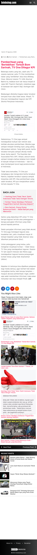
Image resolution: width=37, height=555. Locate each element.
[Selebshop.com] (8, 2)
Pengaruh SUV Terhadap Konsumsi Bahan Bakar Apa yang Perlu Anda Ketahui (22, 492)
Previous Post (28, 447)
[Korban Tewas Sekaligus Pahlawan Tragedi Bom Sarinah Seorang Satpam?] (18, 404)
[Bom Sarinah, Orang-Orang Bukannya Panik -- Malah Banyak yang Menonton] (18, 429)
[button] (17, 289)
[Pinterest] (12, 289)
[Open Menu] (30, 2)
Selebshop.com (21, 553)
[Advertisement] (18, 29)
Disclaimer (27, 543)
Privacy (18, 543)
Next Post (7, 447)
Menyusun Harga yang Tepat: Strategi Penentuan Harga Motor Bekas (21, 483)
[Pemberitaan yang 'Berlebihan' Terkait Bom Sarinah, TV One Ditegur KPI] (18, 330)
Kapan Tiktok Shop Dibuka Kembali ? (22, 474)
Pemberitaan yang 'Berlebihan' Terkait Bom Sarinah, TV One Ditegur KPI (18, 64)
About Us (9, 543)
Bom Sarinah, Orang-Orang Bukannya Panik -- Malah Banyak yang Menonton (18, 209)
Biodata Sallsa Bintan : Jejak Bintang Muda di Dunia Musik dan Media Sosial (22, 459)
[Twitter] (8, 289)
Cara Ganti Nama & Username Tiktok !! (22, 466)
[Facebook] (3, 289)
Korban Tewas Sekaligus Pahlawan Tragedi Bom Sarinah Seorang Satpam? (18, 203)
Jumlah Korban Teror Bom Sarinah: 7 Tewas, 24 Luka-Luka (17, 367)
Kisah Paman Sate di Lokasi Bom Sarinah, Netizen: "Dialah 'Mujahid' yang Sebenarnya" (18, 317)
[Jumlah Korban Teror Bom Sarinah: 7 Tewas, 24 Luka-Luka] (18, 355)
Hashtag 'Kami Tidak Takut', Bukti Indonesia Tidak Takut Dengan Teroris (18, 197)
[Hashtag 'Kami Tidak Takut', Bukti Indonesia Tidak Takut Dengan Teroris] (18, 380)
